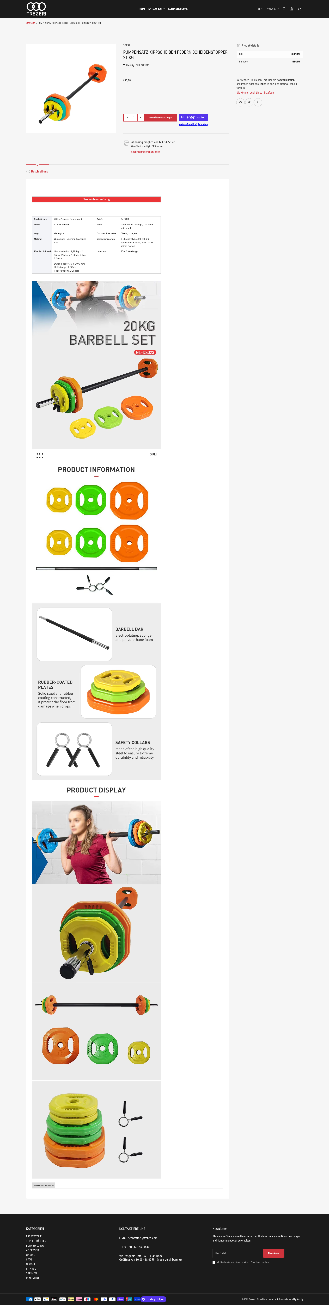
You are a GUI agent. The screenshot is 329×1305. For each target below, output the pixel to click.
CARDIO (30, 1255)
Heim (142, 8)
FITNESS (31, 1268)
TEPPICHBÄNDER (36, 1241)
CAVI (29, 1259)
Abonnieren (273, 1253)
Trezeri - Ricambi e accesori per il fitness (267, 1299)
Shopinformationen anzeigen (145, 151)
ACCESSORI (33, 1250)
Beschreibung (39, 171)
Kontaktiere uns (178, 8)
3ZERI (126, 45)
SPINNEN (31, 1273)
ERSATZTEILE (33, 1236)
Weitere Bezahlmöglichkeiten (193, 124)
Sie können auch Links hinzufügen (255, 92)
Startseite (30, 23)
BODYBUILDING (35, 1245)
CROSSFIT (32, 1264)
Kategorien (155, 8)
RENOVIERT (32, 1278)
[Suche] (284, 9)
